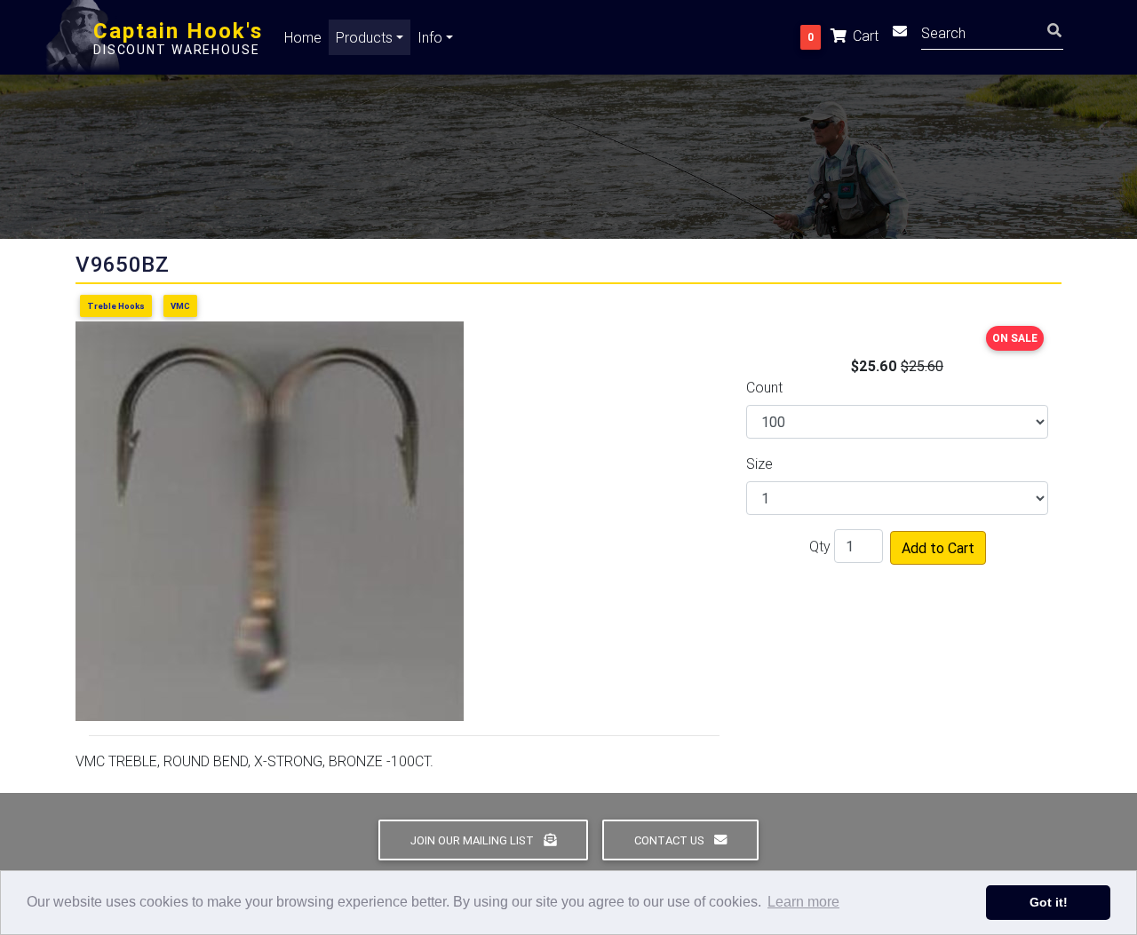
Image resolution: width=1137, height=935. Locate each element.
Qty (820, 546)
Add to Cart (938, 548)
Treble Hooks (116, 306)
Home (303, 37)
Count (764, 387)
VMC (180, 306)
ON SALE (1015, 338)
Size (759, 463)
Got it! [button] (1049, 902)
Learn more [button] (803, 901)
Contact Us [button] (670, 840)
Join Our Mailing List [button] (473, 840)
